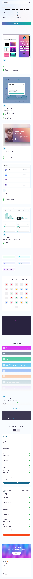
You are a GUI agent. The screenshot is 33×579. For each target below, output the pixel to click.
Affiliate (4, 570)
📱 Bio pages (4, 12)
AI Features (7, 477)
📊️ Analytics (4, 19)
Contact (4, 571)
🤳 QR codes (4, 17)
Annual (18, 430)
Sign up (16, 553)
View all (7, 479)
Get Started (16, 23)
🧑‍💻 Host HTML (19, 15)
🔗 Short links (19, 12)
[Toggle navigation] (29, 2)
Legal (3, 573)
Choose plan (16, 482)
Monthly (15, 430)
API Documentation (16, 408)
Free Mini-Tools (5, 574)
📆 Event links (4, 15)
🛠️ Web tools (19, 17)
